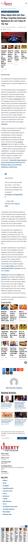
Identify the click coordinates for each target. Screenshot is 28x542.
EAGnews (5, 480)
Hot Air (4, 483)
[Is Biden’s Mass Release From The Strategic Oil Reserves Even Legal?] (7, 398)
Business (4, 11)
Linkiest (5, 493)
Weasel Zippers (6, 512)
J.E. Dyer (3, 459)
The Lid (4, 504)
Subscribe (22, 438)
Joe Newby (17, 467)
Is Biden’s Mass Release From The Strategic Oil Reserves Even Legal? (6, 405)
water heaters (10, 266)
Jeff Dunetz (11, 467)
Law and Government (11, 8)
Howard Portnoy (5, 455)
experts (18, 274)
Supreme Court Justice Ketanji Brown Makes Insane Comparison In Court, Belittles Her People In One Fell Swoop (20, 405)
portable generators (7, 268)
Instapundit (6, 486)
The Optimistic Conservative (10, 506)
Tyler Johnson (5, 473)
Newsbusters (6, 496)
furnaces (17, 268)
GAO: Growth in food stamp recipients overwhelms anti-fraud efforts (7, 421)
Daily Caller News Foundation (9, 27)
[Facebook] (3, 369)
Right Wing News (7, 501)
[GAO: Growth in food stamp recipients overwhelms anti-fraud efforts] (7, 415)
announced (17, 99)
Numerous (4, 274)
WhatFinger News (7, 514)
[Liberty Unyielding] (8, 3)
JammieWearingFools (8, 488)
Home (3, 8)
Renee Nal (4, 463)
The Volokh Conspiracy (8, 509)
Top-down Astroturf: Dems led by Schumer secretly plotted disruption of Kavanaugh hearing (21, 422)
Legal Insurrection (7, 491)
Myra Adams (4, 467)
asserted (4, 277)
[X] (7, 369)
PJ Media (5, 499)
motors (7, 270)
